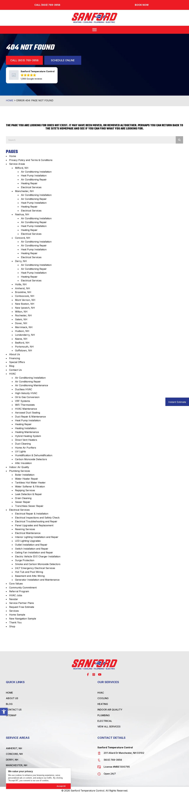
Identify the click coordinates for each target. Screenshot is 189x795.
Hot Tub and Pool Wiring (29, 571)
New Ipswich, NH (25, 307)
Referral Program (19, 591)
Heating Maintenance (27, 432)
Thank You (15, 622)
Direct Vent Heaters (26, 439)
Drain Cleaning (23, 498)
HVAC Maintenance (26, 408)
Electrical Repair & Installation (31, 513)
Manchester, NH (24, 191)
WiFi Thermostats (25, 404)
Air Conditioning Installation (36, 171)
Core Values (16, 583)
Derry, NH (21, 261)
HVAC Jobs (15, 595)
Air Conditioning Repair (34, 179)
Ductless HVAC (23, 389)
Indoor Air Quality (19, 467)
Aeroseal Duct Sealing (27, 412)
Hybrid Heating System (28, 436)
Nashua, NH (22, 214)
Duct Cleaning (23, 443)
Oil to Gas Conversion (27, 397)
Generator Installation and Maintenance (37, 579)
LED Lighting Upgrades (28, 540)
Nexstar (13, 599)
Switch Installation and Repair (31, 548)
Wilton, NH (21, 311)
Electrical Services (31, 187)
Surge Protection (24, 560)
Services (14, 610)
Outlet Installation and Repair (31, 544)
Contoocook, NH (24, 295)
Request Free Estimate (21, 606)
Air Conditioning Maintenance (31, 385)
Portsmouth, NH (24, 346)
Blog (11, 365)
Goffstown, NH (23, 350)
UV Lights (20, 451)
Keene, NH (21, 338)
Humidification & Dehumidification (33, 455)
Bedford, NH (22, 342)
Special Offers (17, 362)
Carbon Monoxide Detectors (31, 459)
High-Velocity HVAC (26, 393)
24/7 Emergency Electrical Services (35, 568)
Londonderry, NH (25, 334)
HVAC (12, 373)
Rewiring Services (25, 529)
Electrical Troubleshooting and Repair (36, 521)
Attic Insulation (23, 463)
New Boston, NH (24, 303)
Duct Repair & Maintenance (30, 416)
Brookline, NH (23, 292)
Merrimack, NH (23, 327)
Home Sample (17, 614)
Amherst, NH (22, 288)
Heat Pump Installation (34, 175)
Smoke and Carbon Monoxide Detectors (37, 564)
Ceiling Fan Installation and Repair (34, 552)
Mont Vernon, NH (25, 299)
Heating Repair (29, 183)
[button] (4, 711)
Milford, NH (21, 167)
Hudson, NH (22, 331)
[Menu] (94, 29)
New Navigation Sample (22, 618)
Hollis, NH (21, 284)
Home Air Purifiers (25, 447)
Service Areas (17, 163)
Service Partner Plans (21, 603)
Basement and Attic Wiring (30, 575)
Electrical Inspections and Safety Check (37, 517)
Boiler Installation (24, 474)
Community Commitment (23, 587)
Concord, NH (22, 237)
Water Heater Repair (26, 478)
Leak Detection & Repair (28, 494)
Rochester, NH (23, 315)
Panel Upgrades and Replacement (34, 525)
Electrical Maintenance (27, 533)
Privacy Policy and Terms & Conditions (30, 160)
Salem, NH (21, 319)
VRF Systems (22, 400)
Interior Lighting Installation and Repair (36, 537)
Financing (14, 358)
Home (9, 100)
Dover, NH (21, 323)
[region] (38, 778)
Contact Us (15, 369)
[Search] (179, 140)
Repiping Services (25, 490)
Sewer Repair (22, 502)
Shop (12, 626)
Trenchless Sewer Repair (29, 505)
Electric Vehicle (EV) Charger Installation (37, 556)
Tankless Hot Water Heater (30, 482)
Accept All (61, 786)
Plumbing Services (19, 470)
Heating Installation (25, 428)
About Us (14, 354)
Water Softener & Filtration (30, 486)
